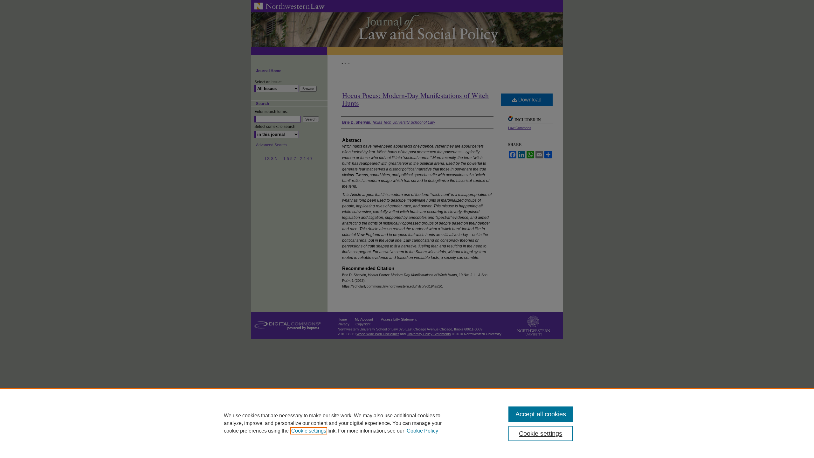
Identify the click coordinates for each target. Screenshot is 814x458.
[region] (407, 423)
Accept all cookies (540, 414)
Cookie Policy (422, 431)
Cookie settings (308, 431)
